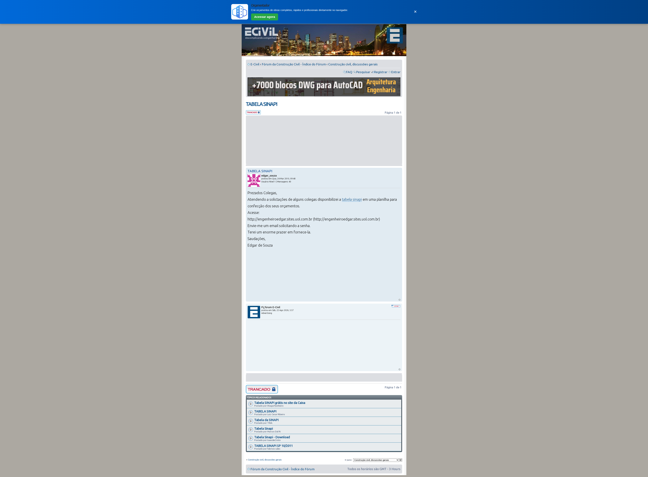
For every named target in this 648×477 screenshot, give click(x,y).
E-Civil (254, 64)
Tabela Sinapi (263, 428)
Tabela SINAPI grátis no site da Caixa (279, 402)
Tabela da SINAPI (266, 420)
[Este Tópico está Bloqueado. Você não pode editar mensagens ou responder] (253, 113)
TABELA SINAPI (261, 104)
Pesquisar (363, 72)
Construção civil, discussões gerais (353, 64)
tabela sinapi (352, 199)
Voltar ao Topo (399, 300)
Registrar (380, 72)
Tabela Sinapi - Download (272, 437)
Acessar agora (264, 17)
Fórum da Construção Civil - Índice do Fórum (294, 64)
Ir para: (348, 460)
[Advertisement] (324, 139)
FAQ (349, 72)
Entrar (395, 72)
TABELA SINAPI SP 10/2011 (273, 445)
